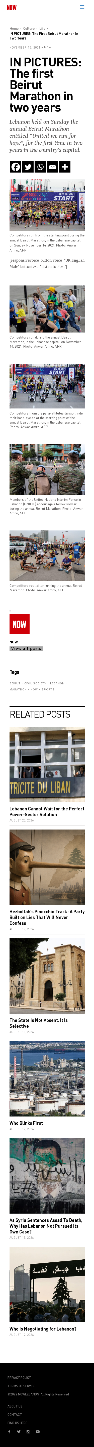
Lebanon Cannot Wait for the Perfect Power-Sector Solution (47, 811)
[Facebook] (15, 167)
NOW (47, 47)
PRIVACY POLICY (19, 1378)
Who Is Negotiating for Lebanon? (43, 1329)
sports (48, 689)
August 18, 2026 (22, 1031)
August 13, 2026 (22, 1237)
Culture (29, 28)
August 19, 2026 (22, 929)
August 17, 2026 (22, 1129)
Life (42, 28)
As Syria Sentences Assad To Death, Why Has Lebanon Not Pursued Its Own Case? (46, 1225)
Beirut (15, 683)
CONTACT (15, 1415)
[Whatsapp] (40, 167)
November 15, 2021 (25, 47)
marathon (18, 689)
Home (14, 28)
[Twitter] (28, 167)
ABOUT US (15, 1406)
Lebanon (57, 683)
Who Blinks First (26, 1123)
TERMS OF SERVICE (21, 1386)
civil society (35, 683)
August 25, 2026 (22, 820)
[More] (64, 167)
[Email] (52, 167)
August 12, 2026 (22, 1334)
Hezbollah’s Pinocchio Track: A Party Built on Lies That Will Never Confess (47, 917)
